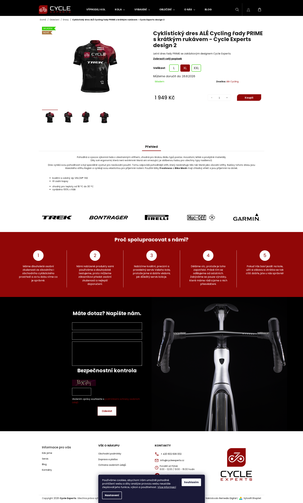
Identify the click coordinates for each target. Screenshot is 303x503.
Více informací (166, 487)
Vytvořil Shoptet (252, 498)
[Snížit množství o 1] (212, 97)
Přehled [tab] (151, 146)
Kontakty (47, 469)
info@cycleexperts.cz (172, 460)
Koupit (249, 98)
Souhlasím (191, 482)
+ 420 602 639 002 (171, 454)
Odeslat (107, 411)
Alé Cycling (232, 81)
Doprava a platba (108, 459)
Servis (45, 458)
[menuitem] (96, 9)
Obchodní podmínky (109, 453)
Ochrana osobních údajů (112, 465)
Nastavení (112, 495)
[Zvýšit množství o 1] (227, 97)
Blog (44, 464)
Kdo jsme (47, 453)
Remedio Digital (228, 498)
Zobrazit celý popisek (167, 59)
